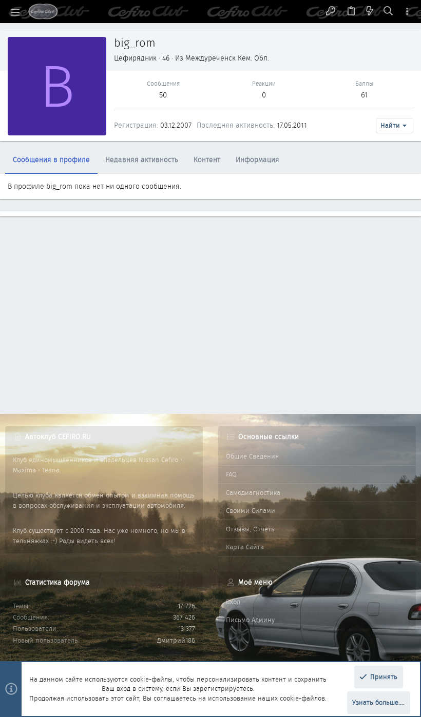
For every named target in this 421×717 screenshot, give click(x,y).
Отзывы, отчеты (251, 529)
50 (163, 95)
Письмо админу (250, 620)
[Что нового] (369, 12)
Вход (233, 602)
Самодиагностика (253, 492)
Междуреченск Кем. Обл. (227, 58)
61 (364, 95)
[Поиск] (388, 12)
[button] (15, 12)
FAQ (231, 474)
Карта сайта (245, 547)
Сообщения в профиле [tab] (51, 159)
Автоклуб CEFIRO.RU (58, 436)
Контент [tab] (207, 159)
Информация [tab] (257, 159)
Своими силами (250, 510)
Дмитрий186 (176, 640)
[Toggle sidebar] (407, 11)
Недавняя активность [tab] (141, 159)
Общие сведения (252, 456)
